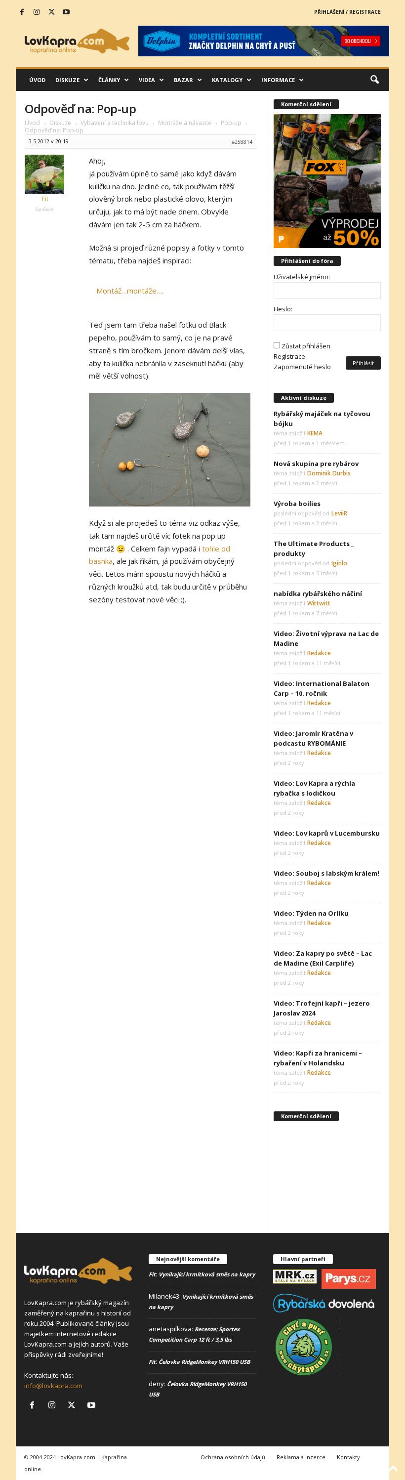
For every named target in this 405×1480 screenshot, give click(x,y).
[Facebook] (22, 12)
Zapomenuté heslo (302, 366)
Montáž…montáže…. (129, 291)
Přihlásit (363, 363)
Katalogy (227, 80)
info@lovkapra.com (53, 1385)
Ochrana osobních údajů (233, 1457)
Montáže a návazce (184, 123)
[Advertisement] (327, 1175)
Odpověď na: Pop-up (80, 108)
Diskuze (67, 80)
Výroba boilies (297, 503)
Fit (152, 1274)
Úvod (37, 80)
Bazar (183, 80)
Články (109, 80)
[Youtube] (66, 12)
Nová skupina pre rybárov (316, 463)
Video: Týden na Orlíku (311, 913)
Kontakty (348, 1457)
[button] (374, 80)
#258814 (242, 141)
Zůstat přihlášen (306, 345)
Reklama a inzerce (301, 1457)
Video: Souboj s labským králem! (326, 873)
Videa (147, 80)
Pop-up (231, 123)
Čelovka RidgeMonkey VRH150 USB (204, 1361)
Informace (278, 80)
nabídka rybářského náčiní (318, 593)
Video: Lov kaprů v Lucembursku (327, 833)
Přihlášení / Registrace (347, 11)
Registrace (289, 356)
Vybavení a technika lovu (115, 123)
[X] (51, 12)
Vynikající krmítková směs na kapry (207, 1274)
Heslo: (283, 308)
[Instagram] (36, 12)
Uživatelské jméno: (302, 276)
